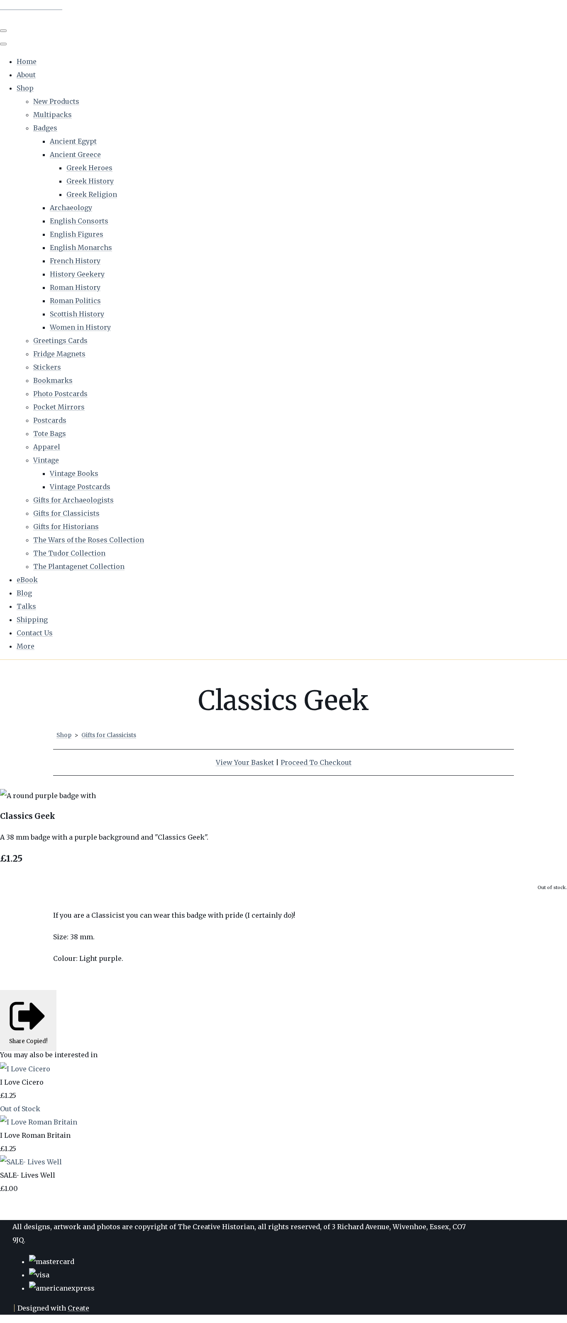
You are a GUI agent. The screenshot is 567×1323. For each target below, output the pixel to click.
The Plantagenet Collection (79, 566)
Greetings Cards (60, 340)
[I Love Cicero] (25, 1069)
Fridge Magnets (59, 354)
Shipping (32, 619)
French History (75, 261)
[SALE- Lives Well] (31, 1162)
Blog (24, 593)
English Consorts (79, 221)
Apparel (46, 447)
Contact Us (35, 633)
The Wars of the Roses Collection (88, 540)
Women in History (80, 327)
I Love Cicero (22, 1082)
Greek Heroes (89, 168)
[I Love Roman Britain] (38, 1122)
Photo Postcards (60, 394)
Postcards (49, 420)
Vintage (46, 460)
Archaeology (71, 207)
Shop (25, 88)
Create (78, 1308)
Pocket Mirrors (59, 407)
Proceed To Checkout (316, 762)
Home (27, 61)
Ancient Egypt (73, 141)
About (26, 75)
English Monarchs (81, 247)
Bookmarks (53, 380)
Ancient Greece (75, 154)
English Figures (76, 234)
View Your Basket (245, 762)
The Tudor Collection (69, 553)
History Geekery (77, 274)
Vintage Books (74, 473)
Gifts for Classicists (66, 513)
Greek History (90, 181)
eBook (27, 580)
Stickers (47, 367)
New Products (56, 101)
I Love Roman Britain (35, 1135)
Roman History (75, 287)
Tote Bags (49, 433)
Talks (26, 606)
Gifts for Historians (66, 526)
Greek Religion (91, 194)
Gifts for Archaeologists (73, 500)
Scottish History (77, 314)
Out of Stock (20, 1109)
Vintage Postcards (80, 487)
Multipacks (52, 114)
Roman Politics (75, 300)
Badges (45, 128)
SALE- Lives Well (27, 1175)
